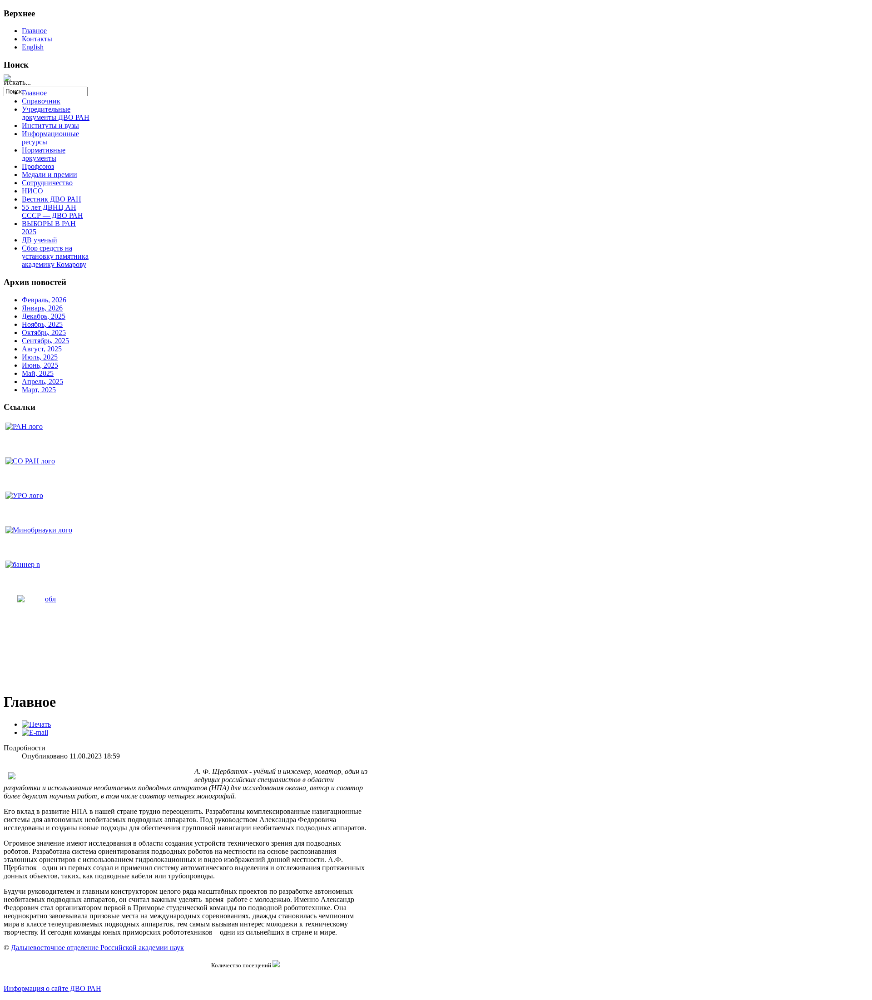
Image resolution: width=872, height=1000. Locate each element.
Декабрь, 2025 (43, 316)
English (33, 47)
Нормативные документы (43, 154)
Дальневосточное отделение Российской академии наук (97, 947)
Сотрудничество (47, 183)
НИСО (32, 191)
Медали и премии (49, 174)
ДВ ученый (39, 240)
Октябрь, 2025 (44, 332)
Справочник (41, 101)
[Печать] (36, 724)
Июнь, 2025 (40, 365)
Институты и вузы (50, 125)
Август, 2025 (42, 349)
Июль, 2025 (40, 357)
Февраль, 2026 (44, 300)
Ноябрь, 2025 (42, 324)
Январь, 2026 (42, 308)
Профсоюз (38, 166)
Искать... (17, 82)
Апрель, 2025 (42, 381)
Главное (34, 30)
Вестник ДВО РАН (51, 199)
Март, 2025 (39, 390)
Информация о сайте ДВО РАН (52, 988)
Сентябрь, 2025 (45, 341)
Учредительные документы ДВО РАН (55, 113)
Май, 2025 (38, 373)
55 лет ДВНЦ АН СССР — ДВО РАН (52, 211)
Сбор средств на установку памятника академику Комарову (55, 256)
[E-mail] (35, 732)
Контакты (37, 39)
